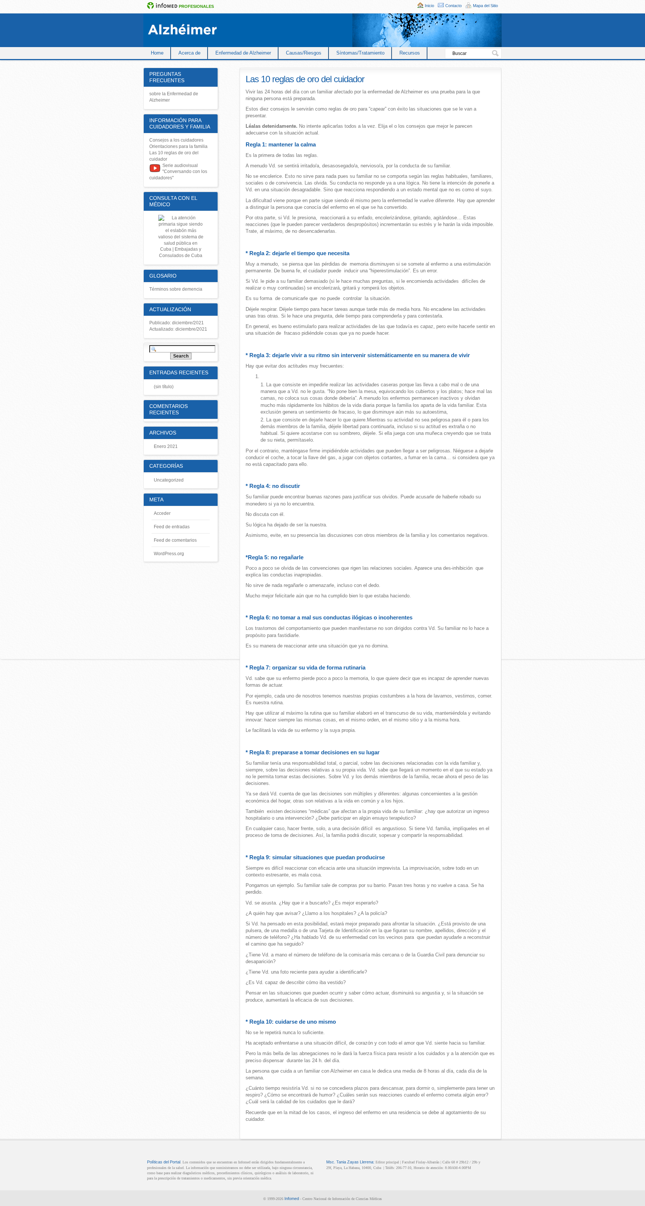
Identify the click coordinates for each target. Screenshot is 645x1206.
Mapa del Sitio (485, 5)
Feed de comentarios (175, 540)
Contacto (453, 5)
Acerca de (189, 53)
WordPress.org (169, 553)
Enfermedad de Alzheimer (243, 53)
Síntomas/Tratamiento (360, 53)
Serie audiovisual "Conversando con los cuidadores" (178, 172)
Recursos (409, 53)
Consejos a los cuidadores (176, 140)
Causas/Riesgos (303, 53)
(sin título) (164, 386)
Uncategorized (169, 480)
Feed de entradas (172, 526)
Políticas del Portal (163, 1162)
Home (157, 53)
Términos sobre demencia (175, 289)
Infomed (291, 1198)
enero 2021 (166, 446)
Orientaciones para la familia (178, 146)
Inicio (429, 5)
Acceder (162, 513)
